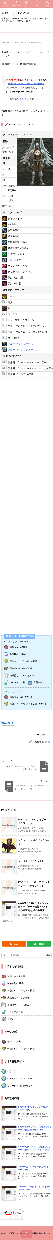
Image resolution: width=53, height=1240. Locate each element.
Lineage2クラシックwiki (19, 1078)
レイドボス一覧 (17, 682)
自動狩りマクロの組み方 (22, 675)
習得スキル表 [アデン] (21, 697)
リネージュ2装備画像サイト (21, 1085)
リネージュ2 (22, 42)
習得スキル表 (14, 1041)
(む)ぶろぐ (12, 1071)
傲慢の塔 (24, 98)
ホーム (8, 42)
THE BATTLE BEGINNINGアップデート (26, 83)
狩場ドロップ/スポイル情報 (23, 661)
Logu (47, 741)
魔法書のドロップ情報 (21, 668)
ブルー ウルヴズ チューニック (24, 349)
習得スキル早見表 (18, 647)
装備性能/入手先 (18, 654)
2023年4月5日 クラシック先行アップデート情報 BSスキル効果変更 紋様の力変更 (33, 906)
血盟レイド (39, 682)
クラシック (39, 42)
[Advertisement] (26, 504)
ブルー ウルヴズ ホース (20, 343)
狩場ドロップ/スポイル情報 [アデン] (28, 704)
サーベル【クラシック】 (31, 861)
